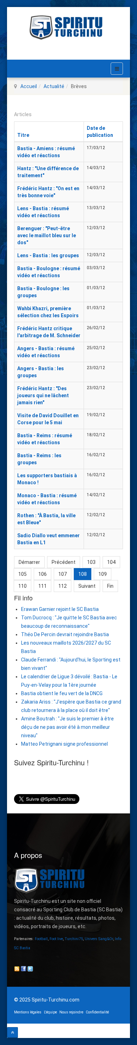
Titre (23, 135)
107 (62, 574)
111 (42, 586)
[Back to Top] (12, 1032)
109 (102, 574)
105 (22, 574)
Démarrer (29, 562)
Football (41, 939)
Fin (110, 586)
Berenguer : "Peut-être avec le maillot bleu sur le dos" (46, 235)
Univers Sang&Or (99, 939)
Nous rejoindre (71, 1012)
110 (22, 586)
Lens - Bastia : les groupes (48, 255)
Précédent (64, 562)
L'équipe (50, 1012)
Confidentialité (97, 1012)
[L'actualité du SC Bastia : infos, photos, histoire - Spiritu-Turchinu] (68, 27)
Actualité (54, 86)
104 (111, 562)
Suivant (87, 586)
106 (42, 574)
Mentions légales (27, 1012)
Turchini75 (74, 939)
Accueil (28, 86)
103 (91, 562)
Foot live (56, 939)
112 (62, 586)
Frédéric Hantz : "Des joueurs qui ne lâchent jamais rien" (43, 395)
